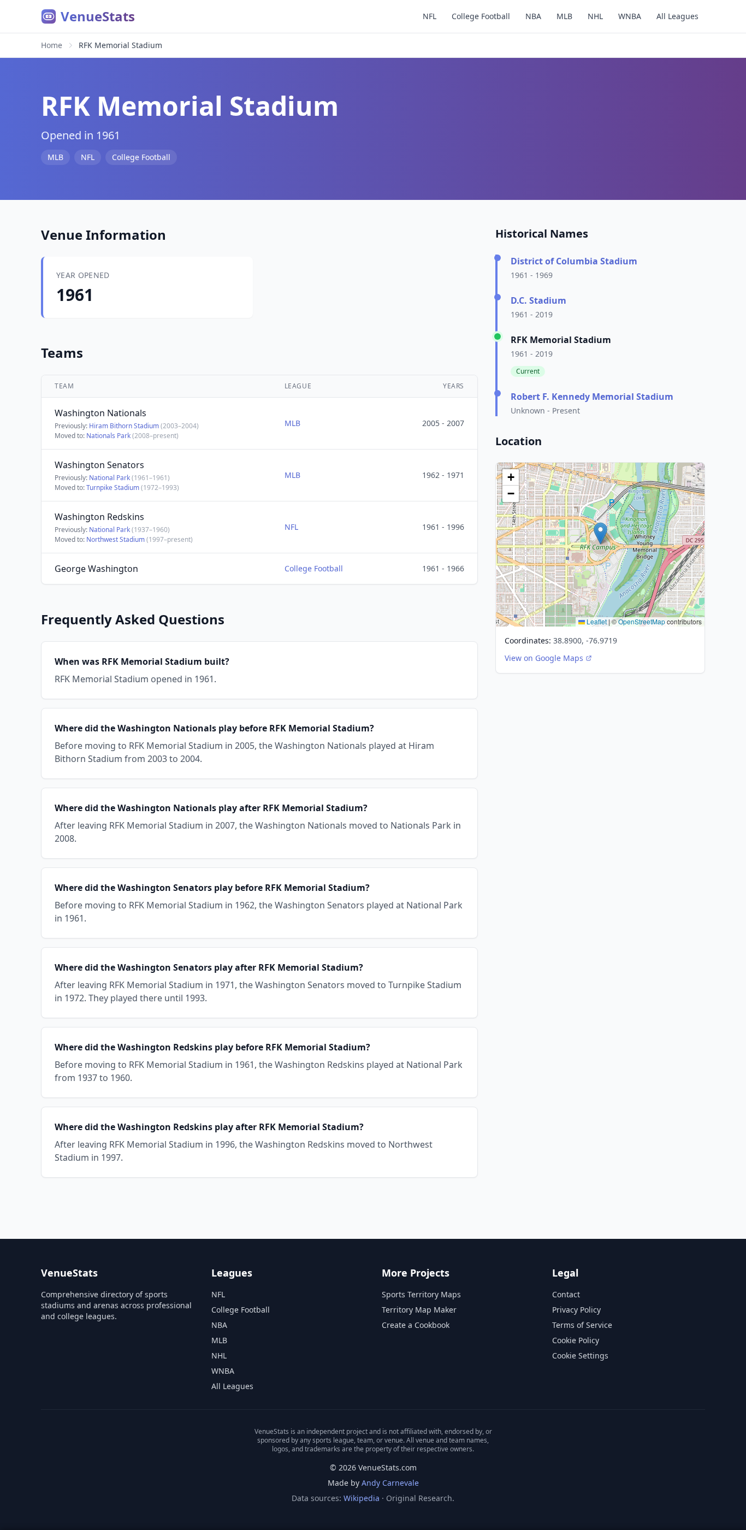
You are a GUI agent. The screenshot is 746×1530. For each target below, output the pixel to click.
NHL (595, 16)
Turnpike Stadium (112, 487)
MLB (564, 16)
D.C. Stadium (538, 300)
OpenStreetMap (641, 621)
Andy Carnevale (390, 1483)
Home (51, 45)
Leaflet (596, 621)
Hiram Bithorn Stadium (124, 425)
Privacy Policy (576, 1309)
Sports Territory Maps (421, 1294)
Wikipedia (362, 1498)
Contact (566, 1294)
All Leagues (677, 16)
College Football (481, 16)
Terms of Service (582, 1325)
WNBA (629, 16)
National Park (109, 477)
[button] (600, 533)
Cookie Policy (575, 1340)
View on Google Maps (544, 658)
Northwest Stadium (115, 539)
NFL (429, 16)
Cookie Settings (580, 1355)
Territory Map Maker (419, 1309)
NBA (533, 16)
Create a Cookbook (415, 1325)
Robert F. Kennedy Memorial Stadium (592, 397)
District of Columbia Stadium (574, 261)
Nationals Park (108, 435)
